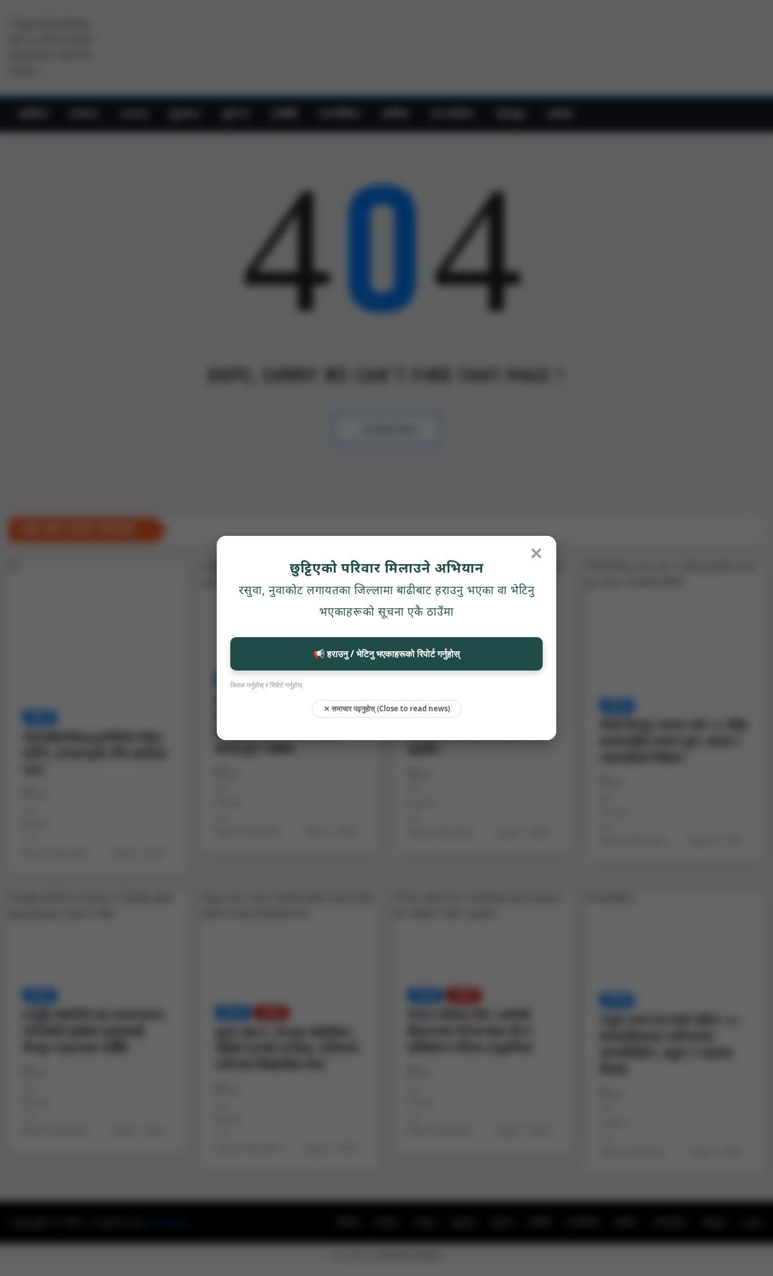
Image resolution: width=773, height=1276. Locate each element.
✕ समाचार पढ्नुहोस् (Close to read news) (387, 708)
